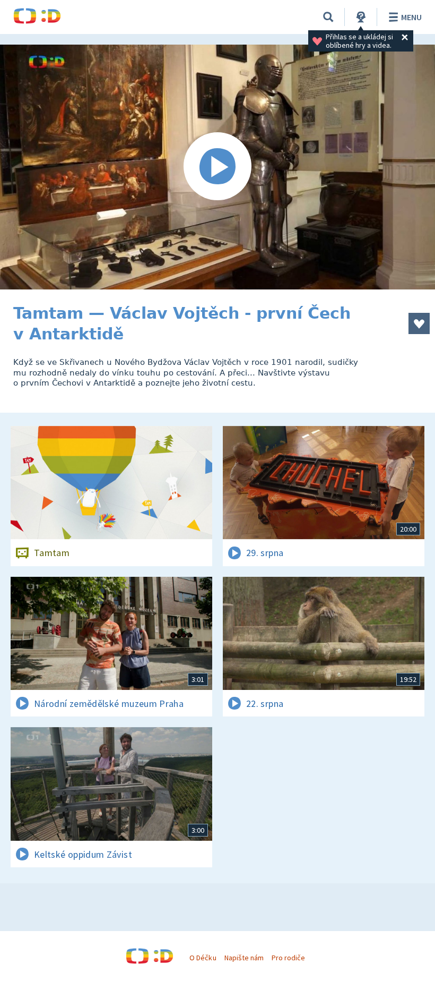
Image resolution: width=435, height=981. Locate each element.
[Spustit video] (217, 167)
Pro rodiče (288, 957)
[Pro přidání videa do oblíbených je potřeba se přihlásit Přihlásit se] (419, 323)
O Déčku (202, 957)
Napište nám (244, 957)
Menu (411, 17)
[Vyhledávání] (328, 17)
